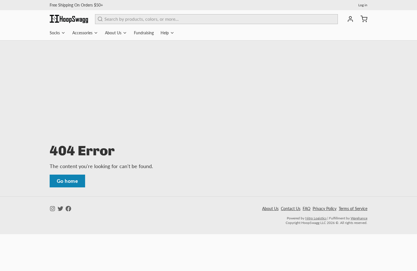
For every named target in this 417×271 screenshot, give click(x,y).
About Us (113, 32)
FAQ (306, 208)
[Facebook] (68, 208)
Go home (67, 181)
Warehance (359, 218)
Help (165, 32)
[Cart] (361, 19)
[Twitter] (60, 208)
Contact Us (290, 208)
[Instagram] (52, 208)
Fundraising (144, 32)
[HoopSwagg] (69, 19)
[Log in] (348, 19)
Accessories (82, 32)
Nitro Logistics (316, 218)
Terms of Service (353, 208)
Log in (362, 5)
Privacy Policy (324, 208)
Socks (55, 32)
